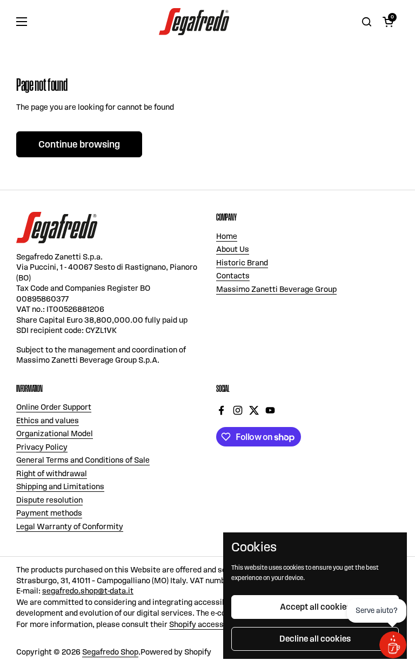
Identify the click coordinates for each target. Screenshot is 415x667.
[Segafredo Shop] (194, 21)
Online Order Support (53, 407)
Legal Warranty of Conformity (69, 526)
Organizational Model (54, 433)
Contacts (233, 275)
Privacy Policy (42, 447)
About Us (232, 249)
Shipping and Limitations (60, 486)
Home (226, 236)
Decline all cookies (315, 638)
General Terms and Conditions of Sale (83, 460)
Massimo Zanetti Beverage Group (276, 289)
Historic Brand (242, 262)
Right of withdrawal (51, 473)
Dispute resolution (49, 500)
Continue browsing (79, 144)
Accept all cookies (315, 606)
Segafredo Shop (110, 652)
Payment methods (49, 513)
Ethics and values (47, 420)
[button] (388, 21)
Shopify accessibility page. (217, 624)
